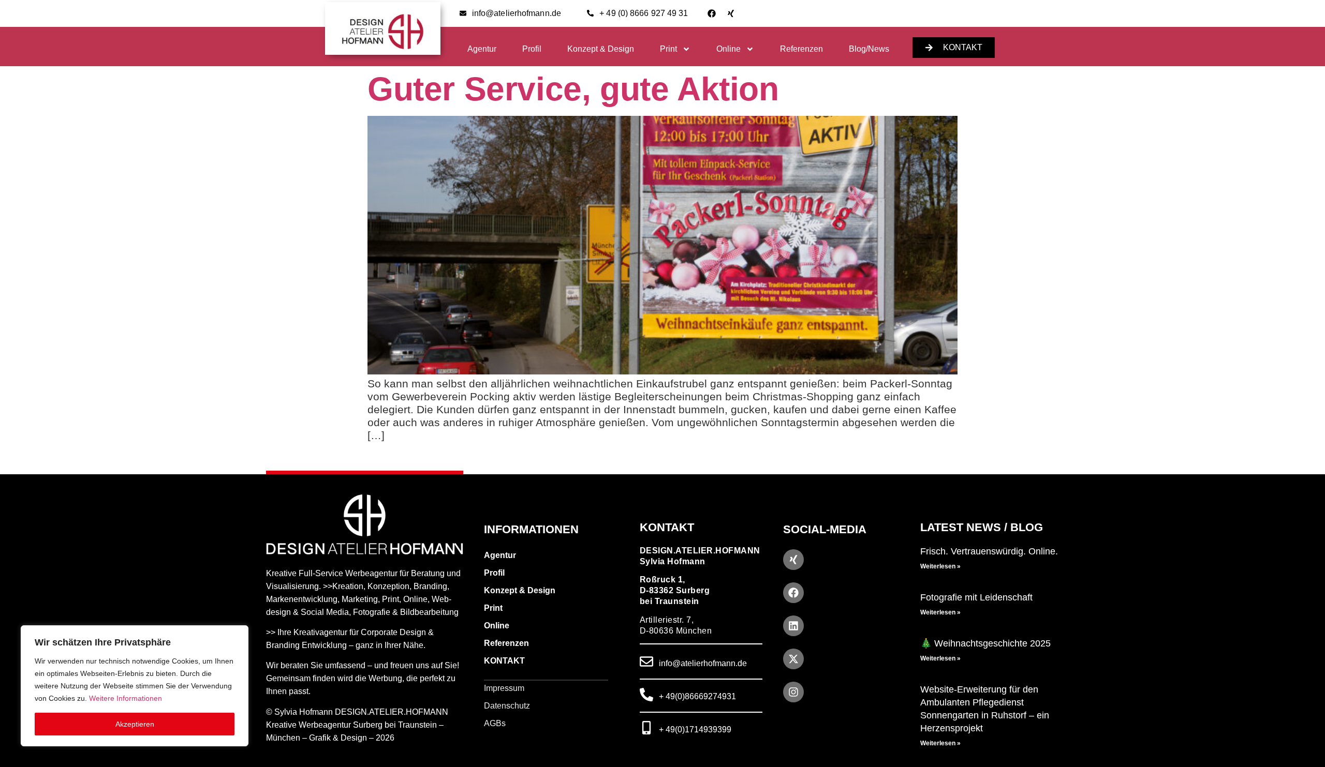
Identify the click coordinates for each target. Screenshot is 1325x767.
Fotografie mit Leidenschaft (976, 597)
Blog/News (869, 48)
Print (668, 48)
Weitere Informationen (125, 698)
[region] (134, 685)
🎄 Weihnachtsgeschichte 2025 (985, 643)
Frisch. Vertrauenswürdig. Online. (989, 551)
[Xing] (731, 13)
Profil (531, 48)
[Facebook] (711, 13)
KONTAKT (504, 660)
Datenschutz (507, 705)
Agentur (481, 48)
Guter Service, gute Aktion (573, 89)
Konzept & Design (600, 48)
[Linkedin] (793, 625)
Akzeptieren (134, 724)
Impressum (504, 688)
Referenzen (801, 48)
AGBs (495, 723)
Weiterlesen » (940, 566)
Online (728, 48)
